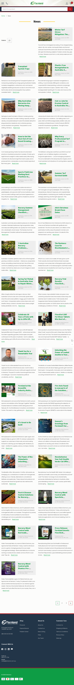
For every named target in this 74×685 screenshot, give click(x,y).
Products (22, 625)
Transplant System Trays (23, 67)
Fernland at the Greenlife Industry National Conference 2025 (25, 389)
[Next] (71, 603)
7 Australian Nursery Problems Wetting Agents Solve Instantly (25, 248)
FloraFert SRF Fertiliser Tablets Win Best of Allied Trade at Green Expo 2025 (62, 319)
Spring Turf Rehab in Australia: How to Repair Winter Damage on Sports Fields (25, 283)
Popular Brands (24, 628)
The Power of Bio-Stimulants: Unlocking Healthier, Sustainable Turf (25, 461)
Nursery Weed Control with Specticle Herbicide (61, 496)
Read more (43, 56)
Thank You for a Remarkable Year (25, 352)
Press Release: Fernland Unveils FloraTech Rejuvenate (62, 531)
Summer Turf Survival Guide (61, 174)
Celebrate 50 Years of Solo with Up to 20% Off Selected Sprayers (25, 319)
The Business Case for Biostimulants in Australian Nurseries (62, 248)
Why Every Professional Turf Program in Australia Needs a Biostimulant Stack (62, 142)
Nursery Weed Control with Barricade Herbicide (24, 531)
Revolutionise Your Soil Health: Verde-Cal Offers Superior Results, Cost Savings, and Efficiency (62, 463)
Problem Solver (24, 631)
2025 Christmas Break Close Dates (61, 210)
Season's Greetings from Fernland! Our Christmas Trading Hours (61, 426)
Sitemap (58, 638)
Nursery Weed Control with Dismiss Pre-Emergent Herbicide (24, 568)
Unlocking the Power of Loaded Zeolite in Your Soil (62, 353)
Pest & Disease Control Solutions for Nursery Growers (25, 496)
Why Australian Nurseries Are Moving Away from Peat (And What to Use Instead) (24, 107)
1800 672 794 (5, 657)
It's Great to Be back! (24, 423)
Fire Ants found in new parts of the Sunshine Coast (61, 389)
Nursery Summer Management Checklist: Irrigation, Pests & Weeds (25, 212)
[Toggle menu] (2, 3)
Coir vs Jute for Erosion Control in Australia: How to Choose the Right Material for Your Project (62, 107)
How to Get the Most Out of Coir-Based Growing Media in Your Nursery (25, 141)
